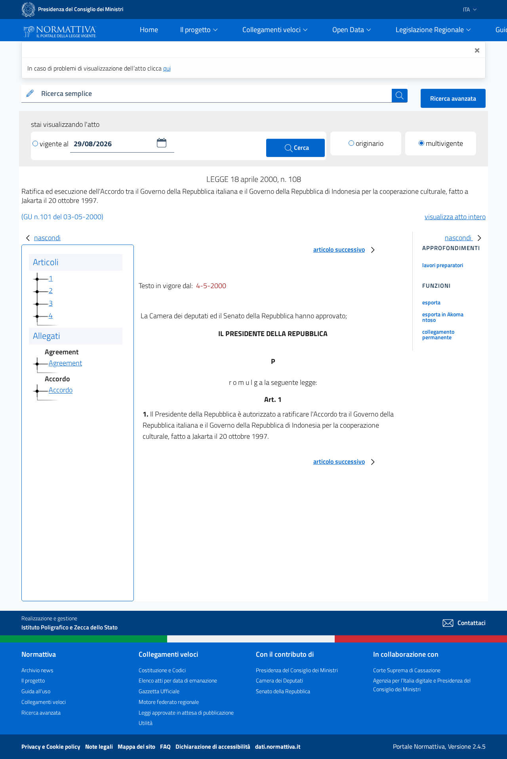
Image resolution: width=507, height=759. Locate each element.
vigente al (55, 143)
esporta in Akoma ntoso (442, 317)
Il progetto (33, 680)
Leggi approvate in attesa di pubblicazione (186, 712)
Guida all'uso (35, 691)
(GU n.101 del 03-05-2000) (62, 216)
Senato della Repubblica (283, 691)
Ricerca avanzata (453, 98)
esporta (431, 302)
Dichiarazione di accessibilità (213, 746)
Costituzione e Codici (162, 670)
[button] (161, 143)
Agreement (65, 363)
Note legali (99, 746)
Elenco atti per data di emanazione (178, 680)
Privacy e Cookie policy (51, 746)
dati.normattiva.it (277, 746)
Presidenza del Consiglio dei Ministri (297, 670)
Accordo (60, 390)
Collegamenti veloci (43, 702)
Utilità (145, 723)
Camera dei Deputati (279, 680)
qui (167, 68)
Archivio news (37, 670)
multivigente (444, 143)
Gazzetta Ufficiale (159, 691)
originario (369, 143)
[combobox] (215, 94)
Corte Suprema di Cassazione (406, 670)
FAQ (166, 746)
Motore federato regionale (169, 702)
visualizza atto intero (455, 216)
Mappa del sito (137, 746)
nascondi (47, 237)
